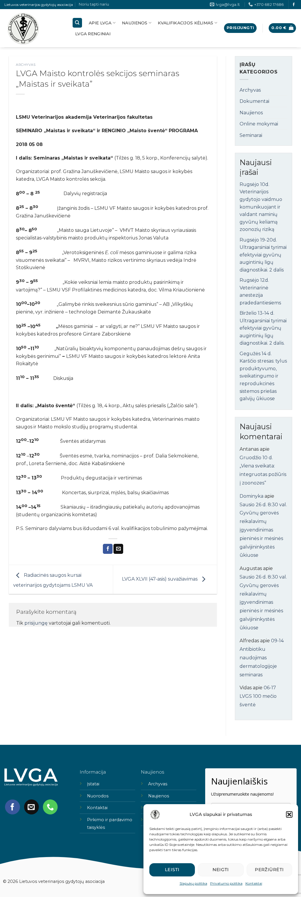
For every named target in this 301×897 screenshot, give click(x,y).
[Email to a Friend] (118, 549)
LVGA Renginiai (93, 33)
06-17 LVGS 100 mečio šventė (258, 696)
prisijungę (36, 623)
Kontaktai (253, 883)
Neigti (221, 869)
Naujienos (135, 23)
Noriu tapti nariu (94, 4)
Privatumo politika (226, 883)
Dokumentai (254, 101)
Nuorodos (97, 796)
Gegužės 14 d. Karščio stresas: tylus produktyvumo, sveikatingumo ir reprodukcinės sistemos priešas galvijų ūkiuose (263, 376)
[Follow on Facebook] (293, 5)
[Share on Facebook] (108, 549)
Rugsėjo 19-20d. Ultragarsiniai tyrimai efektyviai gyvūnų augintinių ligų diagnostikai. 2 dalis (263, 255)
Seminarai (251, 135)
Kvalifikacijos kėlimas (185, 23)
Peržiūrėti (269, 869)
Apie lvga (100, 23)
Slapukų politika (193, 883)
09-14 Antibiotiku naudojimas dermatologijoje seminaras (262, 657)
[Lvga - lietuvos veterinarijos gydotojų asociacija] (33, 28)
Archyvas (26, 65)
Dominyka (251, 496)
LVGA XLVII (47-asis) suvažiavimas (160, 579)
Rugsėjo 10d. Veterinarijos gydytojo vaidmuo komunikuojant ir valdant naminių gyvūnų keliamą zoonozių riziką (261, 207)
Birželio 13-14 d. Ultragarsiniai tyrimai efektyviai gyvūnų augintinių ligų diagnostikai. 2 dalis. (263, 328)
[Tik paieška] (77, 23)
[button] (289, 814)
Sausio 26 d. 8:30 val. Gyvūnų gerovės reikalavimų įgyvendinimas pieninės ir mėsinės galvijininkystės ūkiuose (263, 530)
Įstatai (93, 784)
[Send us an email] (31, 806)
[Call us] (50, 806)
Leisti (172, 869)
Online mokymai (259, 124)
